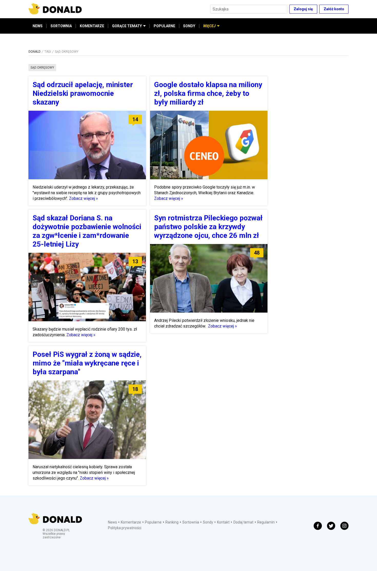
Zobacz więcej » (83, 198)
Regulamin (266, 522)
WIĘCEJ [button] (209, 26)
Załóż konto (334, 9)
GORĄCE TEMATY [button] (127, 26)
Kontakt (223, 522)
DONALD (34, 51)
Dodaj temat (243, 522)
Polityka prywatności (124, 528)
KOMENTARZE (92, 26)
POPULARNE (164, 26)
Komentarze (131, 522)
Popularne (153, 522)
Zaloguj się (303, 9)
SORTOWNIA (61, 26)
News (112, 522)
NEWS (38, 26)
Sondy (208, 522)
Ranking (171, 522)
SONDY (189, 26)
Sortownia (190, 522)
